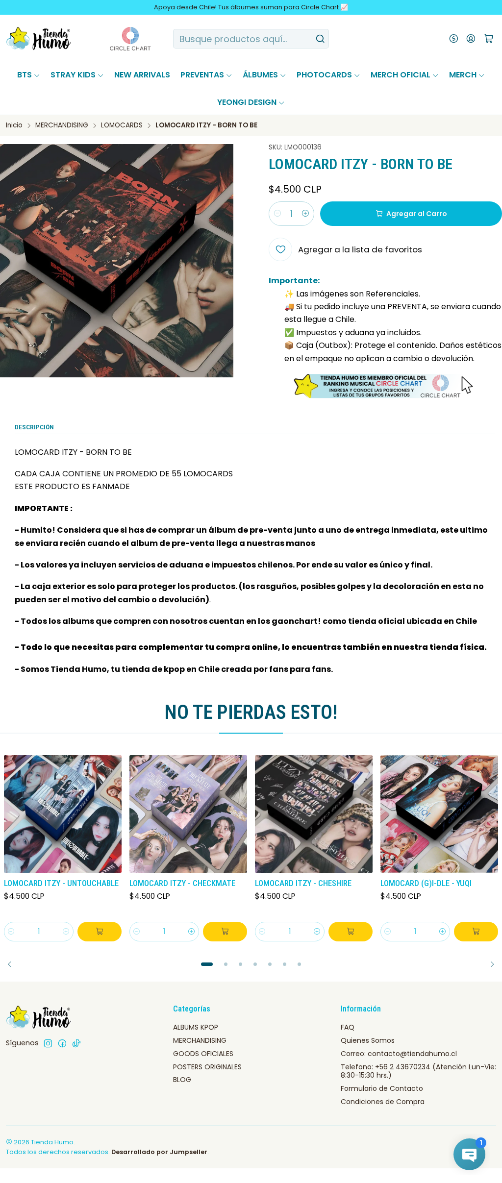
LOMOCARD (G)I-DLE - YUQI (426, 883)
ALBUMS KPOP (195, 1027)
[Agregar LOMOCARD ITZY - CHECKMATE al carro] (225, 931)
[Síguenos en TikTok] (76, 1043)
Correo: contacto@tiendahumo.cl (399, 1054)
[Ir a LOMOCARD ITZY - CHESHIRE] (314, 814)
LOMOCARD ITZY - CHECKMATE (182, 883)
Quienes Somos (368, 1040)
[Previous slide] (13, 964)
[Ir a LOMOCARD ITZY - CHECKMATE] (188, 814)
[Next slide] (488, 964)
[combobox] (250, 39)
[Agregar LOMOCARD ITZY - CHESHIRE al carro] (350, 931)
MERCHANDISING (61, 125)
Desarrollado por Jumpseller (159, 1152)
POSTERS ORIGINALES (207, 1067)
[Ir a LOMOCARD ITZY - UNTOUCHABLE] (63, 814)
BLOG (182, 1079)
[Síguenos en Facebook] (62, 1043)
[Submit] (320, 39)
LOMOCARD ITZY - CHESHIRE (303, 883)
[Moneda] (454, 38)
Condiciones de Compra (383, 1102)
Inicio (14, 125)
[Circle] (385, 386)
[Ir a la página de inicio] (39, 38)
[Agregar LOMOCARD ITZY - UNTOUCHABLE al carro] (99, 931)
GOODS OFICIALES (203, 1054)
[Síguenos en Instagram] (48, 1043)
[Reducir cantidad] (277, 213)
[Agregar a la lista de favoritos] (114, 812)
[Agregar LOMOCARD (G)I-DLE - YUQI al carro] (476, 931)
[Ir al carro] (488, 39)
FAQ (347, 1027)
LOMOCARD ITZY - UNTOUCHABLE (61, 883)
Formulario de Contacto (382, 1088)
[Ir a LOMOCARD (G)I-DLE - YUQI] (439, 814)
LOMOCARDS (122, 125)
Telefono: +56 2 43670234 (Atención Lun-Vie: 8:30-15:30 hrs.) (418, 1071)
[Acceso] (471, 38)
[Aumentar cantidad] (305, 213)
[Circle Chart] (112, 38)
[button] (207, 964)
